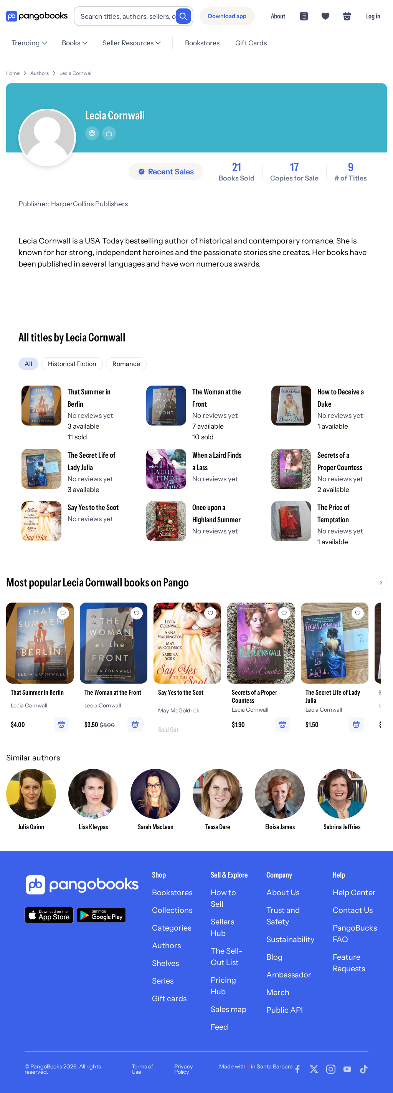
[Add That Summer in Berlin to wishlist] (63, 613)
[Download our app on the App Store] (49, 915)
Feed (219, 1027)
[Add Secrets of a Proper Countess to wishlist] (284, 613)
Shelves (165, 963)
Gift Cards (251, 43)
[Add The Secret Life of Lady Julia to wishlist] (358, 613)
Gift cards (169, 998)
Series (162, 980)
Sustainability (290, 939)
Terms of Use (142, 1069)
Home (13, 73)
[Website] (92, 133)
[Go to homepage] (37, 16)
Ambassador (288, 974)
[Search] (183, 16)
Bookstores (202, 43)
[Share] (109, 133)
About (278, 16)
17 (294, 167)
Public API (284, 1010)
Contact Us (353, 910)
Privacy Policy (183, 1069)
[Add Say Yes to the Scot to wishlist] (210, 613)
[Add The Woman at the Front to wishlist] (136, 613)
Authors (39, 73)
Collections (172, 910)
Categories (171, 927)
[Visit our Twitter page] (314, 1069)
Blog (274, 957)
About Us (282, 892)
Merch (277, 992)
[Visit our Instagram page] (330, 1069)
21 (236, 167)
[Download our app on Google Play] (101, 915)
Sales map (228, 1009)
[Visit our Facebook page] (297, 1069)
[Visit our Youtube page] (347, 1069)
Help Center (354, 892)
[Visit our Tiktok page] (363, 1069)
